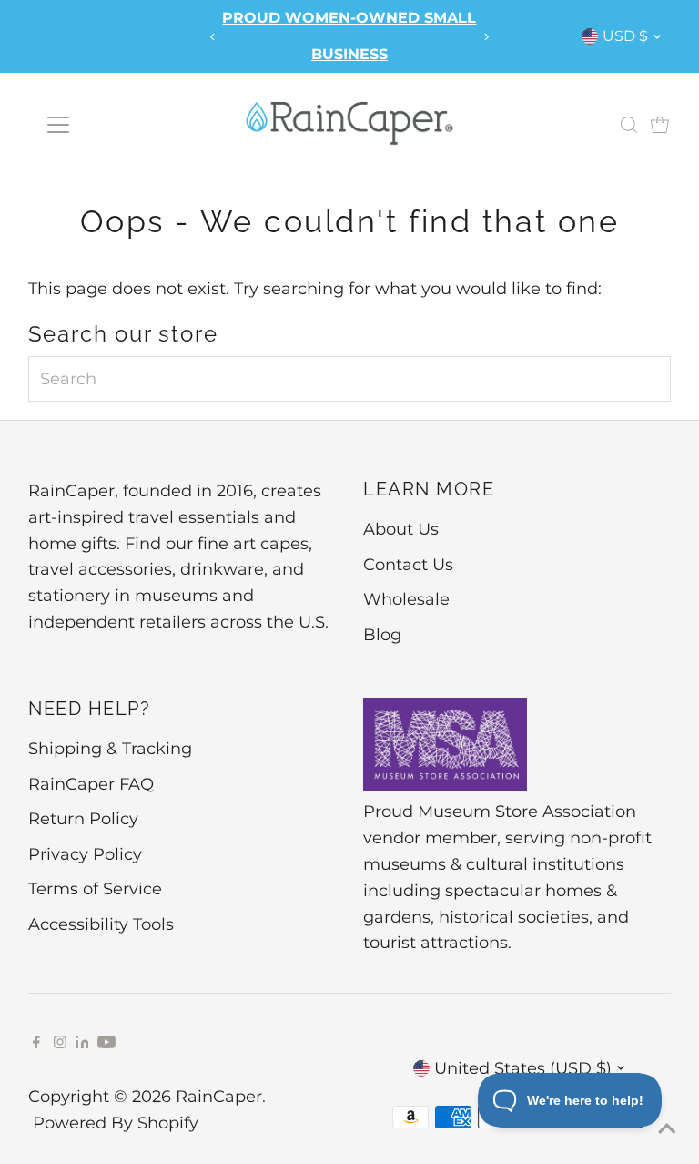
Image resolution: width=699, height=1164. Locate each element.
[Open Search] (629, 125)
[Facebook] (36, 1043)
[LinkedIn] (85, 1043)
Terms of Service (95, 889)
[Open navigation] (57, 125)
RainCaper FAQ (91, 784)
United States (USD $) (523, 1068)
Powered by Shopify (115, 1123)
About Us (401, 529)
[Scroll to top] (662, 1127)
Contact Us (408, 565)
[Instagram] (60, 1043)
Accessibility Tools (101, 924)
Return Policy (83, 819)
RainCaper (219, 1097)
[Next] (486, 36)
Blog (382, 635)
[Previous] (213, 36)
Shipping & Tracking (110, 749)
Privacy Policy (85, 854)
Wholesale (406, 599)
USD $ (625, 36)
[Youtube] (106, 1043)
